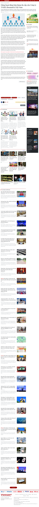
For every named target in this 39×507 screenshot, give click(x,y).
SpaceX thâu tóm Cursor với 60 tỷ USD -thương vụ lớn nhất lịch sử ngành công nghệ (32, 40)
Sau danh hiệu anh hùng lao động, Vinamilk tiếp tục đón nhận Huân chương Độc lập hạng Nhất (31, 36)
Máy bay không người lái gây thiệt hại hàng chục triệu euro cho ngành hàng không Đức (30, 147)
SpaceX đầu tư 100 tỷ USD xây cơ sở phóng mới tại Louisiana (7, 438)
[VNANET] (19, 491)
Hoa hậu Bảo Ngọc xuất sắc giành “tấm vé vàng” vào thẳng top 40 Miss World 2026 (30, 133)
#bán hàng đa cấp (14, 97)
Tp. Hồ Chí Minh (11, 99)
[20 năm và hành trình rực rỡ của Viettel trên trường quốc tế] (21, 311)
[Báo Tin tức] (24, 491)
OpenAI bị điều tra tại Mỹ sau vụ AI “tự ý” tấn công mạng (8, 479)
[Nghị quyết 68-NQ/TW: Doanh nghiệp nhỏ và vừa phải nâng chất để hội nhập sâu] (21, 389)
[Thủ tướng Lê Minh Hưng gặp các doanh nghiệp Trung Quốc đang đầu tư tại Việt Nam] (21, 430)
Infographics (30, 71)
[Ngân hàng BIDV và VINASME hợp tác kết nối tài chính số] (21, 223)
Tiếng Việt (21, 0)
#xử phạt (19, 97)
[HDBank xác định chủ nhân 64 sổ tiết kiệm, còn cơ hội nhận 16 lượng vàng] (21, 349)
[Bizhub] (36, 491)
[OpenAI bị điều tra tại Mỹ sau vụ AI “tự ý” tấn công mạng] (21, 481)
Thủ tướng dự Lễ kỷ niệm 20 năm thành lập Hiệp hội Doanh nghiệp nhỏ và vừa (32, 44)
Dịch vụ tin (35, 494)
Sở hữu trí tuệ (17, 494)
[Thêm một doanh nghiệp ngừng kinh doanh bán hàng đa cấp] (13, 113)
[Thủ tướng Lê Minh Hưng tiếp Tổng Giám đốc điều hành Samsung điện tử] (21, 281)
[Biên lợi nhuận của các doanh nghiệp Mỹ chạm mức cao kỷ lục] (21, 320)
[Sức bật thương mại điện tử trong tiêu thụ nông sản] (36, 141)
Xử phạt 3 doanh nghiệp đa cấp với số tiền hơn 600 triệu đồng (4, 119)
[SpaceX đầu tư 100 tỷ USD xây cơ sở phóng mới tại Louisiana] (21, 440)
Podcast (30, 129)
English (24, 0)
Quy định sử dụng (21, 494)
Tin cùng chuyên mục (6, 189)
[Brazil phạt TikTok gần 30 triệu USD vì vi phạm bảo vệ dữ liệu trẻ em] (21, 460)
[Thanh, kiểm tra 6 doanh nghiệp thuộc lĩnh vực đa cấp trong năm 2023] (13, 132)
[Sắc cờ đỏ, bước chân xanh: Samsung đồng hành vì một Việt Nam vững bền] (21, 194)
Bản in (5, 102)
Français (26, 0)
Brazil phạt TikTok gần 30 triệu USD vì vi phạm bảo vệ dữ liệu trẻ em (8, 458)
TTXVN (32, 494)
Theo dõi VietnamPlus (18, 102)
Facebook (1, 102)
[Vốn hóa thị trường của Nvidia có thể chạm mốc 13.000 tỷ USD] (21, 252)
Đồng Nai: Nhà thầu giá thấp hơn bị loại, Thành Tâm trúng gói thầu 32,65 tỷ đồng (8, 259)
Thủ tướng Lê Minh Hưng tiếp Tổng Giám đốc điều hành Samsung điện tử (8, 280)
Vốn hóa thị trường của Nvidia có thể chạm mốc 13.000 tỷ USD (8, 250)
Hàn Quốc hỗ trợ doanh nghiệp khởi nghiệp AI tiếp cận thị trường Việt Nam (8, 377)
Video (29, 87)
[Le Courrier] (7, 491)
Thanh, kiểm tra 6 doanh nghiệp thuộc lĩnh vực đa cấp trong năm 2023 (13, 137)
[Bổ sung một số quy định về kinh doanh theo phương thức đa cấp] (5, 132)
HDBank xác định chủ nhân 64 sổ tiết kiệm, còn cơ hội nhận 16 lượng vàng (8, 347)
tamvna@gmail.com (16, 500)
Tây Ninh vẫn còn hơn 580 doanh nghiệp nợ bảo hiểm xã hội (8, 337)
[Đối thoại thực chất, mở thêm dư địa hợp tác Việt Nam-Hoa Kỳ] (21, 204)
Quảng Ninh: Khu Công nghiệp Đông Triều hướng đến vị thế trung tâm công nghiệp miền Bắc (8, 290)
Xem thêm (13, 487)
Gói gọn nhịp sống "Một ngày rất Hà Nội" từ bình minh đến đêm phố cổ (31, 112)
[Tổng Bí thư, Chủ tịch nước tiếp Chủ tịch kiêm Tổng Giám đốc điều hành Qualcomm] (21, 271)
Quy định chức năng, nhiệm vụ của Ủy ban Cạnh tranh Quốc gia (21, 118)
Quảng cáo (24, 495)
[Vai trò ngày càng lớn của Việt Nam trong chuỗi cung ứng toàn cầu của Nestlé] (21, 214)
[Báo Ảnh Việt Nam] (12, 491)
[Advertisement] (13, 88)
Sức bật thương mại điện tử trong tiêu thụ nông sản (30, 140)
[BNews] (33, 491)
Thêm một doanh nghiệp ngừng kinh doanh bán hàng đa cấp (12, 119)
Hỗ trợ (27, 494)
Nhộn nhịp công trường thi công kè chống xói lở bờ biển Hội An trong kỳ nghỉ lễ (32, 98)
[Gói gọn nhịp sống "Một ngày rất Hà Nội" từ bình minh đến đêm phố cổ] (32, 106)
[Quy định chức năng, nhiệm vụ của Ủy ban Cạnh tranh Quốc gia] (22, 113)
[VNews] (16, 491)
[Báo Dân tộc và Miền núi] (29, 491)
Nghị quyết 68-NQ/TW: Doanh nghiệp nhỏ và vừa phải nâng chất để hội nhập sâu (8, 387)
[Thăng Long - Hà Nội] (34, 0)
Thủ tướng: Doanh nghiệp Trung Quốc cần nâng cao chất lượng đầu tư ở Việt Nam (8, 357)
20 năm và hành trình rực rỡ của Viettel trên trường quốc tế (8, 309)
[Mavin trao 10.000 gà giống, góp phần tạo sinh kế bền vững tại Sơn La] (21, 369)
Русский (33, 0)
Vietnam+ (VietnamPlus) (7, 0)
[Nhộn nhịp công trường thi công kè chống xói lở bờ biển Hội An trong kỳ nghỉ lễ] (32, 92)
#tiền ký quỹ (23, 97)
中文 (30, 0)
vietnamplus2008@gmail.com (19, 502)
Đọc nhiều (30, 24)
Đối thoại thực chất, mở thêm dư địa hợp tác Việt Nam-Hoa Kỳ (8, 202)
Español (28, 0)
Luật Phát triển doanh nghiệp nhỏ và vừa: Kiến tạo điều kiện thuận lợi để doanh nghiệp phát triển (8, 240)
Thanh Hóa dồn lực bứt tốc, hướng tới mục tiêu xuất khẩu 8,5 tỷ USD (8, 328)
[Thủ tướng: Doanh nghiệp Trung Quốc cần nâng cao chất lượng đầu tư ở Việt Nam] (21, 358)
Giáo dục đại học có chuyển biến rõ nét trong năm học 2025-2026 (32, 82)
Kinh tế (2, 2)
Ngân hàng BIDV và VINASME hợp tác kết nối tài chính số (8, 221)
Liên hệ (28, 495)
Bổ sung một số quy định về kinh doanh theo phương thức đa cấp (4, 137)
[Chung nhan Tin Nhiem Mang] (34, 497)
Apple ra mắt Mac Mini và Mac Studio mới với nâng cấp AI (8, 448)
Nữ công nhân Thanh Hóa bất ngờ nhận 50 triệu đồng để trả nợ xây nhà (8, 230)
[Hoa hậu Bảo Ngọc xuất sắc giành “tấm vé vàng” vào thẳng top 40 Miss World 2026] (36, 133)
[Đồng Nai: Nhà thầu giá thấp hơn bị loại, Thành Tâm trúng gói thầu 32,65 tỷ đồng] (21, 261)
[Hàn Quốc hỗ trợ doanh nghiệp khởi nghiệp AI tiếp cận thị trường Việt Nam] (21, 379)
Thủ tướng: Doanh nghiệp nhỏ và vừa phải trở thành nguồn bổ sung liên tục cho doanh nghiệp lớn (8, 468)
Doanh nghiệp (6, 2)
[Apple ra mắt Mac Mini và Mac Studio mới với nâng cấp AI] (21, 450)
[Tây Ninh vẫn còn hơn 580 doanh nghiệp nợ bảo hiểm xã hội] (21, 339)
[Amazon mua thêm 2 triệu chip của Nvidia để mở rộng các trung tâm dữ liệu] (21, 301)
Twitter (3, 102)
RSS (24, 494)
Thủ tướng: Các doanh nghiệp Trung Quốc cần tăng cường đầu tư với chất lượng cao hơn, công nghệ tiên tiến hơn (8, 398)
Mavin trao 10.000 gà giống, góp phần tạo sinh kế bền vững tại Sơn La (8, 367)
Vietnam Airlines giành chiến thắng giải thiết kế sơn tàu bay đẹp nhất (8, 419)
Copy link (7, 102)
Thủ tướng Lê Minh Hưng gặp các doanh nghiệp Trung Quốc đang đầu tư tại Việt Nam (8, 429)
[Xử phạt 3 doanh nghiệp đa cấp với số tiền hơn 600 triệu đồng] (5, 113)
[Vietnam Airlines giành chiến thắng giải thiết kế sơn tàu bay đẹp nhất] (21, 420)
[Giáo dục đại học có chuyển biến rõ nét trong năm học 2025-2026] (32, 76)
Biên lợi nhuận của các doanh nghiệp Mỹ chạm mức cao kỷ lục (8, 318)
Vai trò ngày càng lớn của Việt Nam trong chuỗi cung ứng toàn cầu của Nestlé (8, 212)
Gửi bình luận (23, 105)
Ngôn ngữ (29, 494)
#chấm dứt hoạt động (4, 99)
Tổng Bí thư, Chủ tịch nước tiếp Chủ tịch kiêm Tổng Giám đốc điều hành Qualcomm (8, 269)
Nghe (29, 136)
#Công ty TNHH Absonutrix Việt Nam (5, 97)
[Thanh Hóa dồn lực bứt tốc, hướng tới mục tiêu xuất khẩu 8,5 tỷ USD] (21, 330)
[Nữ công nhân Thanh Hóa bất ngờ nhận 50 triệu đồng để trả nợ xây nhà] (21, 232)
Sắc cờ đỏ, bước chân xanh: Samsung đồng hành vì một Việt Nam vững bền (8, 192)
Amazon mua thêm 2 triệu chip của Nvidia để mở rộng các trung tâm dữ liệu (8, 299)
